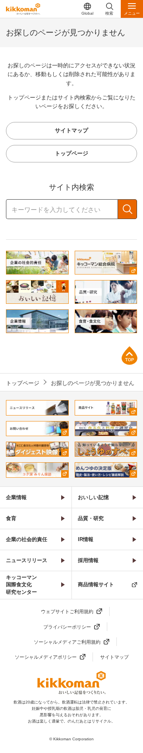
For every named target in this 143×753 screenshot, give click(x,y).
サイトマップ (114, 657)
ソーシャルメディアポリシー (46, 657)
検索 (127, 209)
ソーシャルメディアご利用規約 (67, 642)
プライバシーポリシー (67, 627)
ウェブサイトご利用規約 (67, 611)
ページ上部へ (129, 355)
